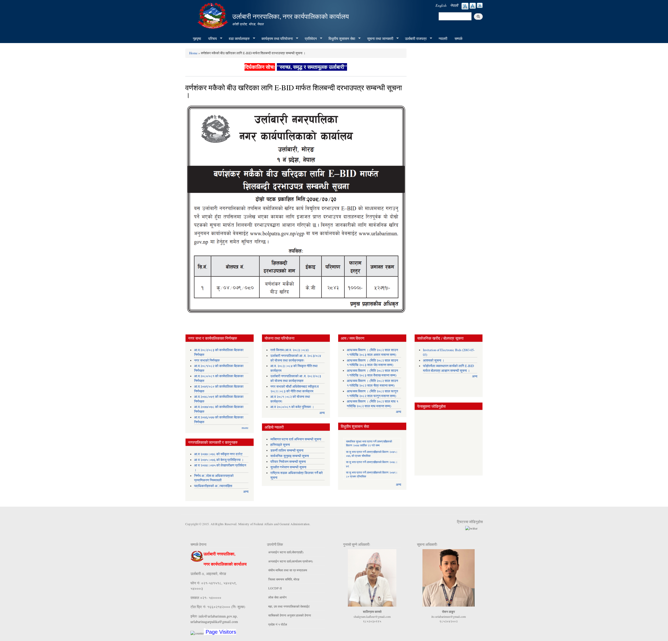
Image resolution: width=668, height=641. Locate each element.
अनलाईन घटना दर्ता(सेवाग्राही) (285, 552)
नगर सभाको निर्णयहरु (207, 360)
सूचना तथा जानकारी (378, 38)
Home (193, 53)
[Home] (213, 15)
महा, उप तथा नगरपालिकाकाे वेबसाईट (289, 606)
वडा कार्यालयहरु (237, 38)
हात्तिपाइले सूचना (280, 444)
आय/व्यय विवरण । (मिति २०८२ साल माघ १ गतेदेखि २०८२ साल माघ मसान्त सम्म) (372, 403)
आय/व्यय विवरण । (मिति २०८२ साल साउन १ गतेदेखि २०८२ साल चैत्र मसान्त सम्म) (372, 383)
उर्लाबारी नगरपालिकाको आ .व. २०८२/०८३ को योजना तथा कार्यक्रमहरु (295, 378)
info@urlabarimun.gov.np (218, 616)
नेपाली (454, 5)
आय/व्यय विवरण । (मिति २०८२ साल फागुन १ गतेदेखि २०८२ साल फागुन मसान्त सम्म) (372, 393)
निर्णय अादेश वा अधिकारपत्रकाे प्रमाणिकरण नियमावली (214, 478)
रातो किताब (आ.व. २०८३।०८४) (289, 350)
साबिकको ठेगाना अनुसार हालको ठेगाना (289, 615)
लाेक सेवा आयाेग (277, 597)
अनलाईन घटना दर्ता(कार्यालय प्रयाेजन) (290, 561)
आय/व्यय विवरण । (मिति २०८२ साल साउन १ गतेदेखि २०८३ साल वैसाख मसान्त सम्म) (372, 373)
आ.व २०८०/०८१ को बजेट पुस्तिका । (292, 407)
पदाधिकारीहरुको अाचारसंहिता (213, 486)
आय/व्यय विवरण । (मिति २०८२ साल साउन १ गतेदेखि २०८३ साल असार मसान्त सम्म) (372, 352)
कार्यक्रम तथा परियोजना (275, 38)
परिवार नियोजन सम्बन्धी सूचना (288, 461)
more (245, 428)
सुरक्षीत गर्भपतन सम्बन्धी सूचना (288, 467)
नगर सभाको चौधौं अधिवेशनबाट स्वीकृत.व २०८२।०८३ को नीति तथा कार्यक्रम (294, 388)
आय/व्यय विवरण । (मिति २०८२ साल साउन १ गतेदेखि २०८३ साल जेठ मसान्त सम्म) (372, 362)
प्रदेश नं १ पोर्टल (277, 624)
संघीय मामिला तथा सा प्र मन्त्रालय (287, 570)
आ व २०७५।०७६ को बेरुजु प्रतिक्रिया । (219, 460)
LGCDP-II (275, 588)
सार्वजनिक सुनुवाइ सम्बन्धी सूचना (289, 456)
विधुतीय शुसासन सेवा (340, 38)
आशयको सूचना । (433, 360)
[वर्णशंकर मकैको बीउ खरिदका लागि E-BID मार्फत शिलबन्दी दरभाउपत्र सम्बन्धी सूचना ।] (296, 210)
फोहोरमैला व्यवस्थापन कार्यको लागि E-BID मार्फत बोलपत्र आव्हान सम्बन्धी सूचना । (448, 368)
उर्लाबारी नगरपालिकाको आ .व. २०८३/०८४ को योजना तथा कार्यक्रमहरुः (295, 358)
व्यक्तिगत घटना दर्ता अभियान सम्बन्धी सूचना (295, 439)
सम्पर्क (458, 38)
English (441, 5)
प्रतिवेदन (309, 38)
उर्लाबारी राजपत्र (414, 38)
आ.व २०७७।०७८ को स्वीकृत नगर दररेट (218, 454)
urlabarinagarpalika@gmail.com (214, 621)
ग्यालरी (443, 38)
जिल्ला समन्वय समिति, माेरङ (283, 579)
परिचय (211, 38)
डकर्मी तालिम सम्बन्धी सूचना (286, 450)
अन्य (245, 491)
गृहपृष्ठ (197, 38)
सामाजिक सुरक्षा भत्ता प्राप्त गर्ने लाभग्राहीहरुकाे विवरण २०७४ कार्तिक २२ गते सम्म (369, 443)
